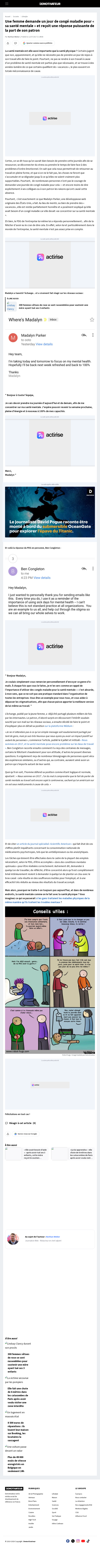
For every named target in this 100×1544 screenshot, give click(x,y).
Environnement (34, 1508)
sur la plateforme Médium (58, 726)
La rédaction (80, 1501)
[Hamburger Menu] (6, 3)
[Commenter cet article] (15, 43)
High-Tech (32, 1520)
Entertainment (34, 1505)
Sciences (55, 1505)
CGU (77, 1512)
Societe (16, 16)
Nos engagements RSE (83, 1505)
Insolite (31, 1523)
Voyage (55, 1520)
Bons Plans (32, 1501)
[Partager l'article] (8, 43)
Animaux (32, 1497)
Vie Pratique (56, 1516)
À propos (78, 1494)
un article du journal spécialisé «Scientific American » (44, 844)
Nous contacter (80, 1497)
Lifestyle (25, 16)
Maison (54, 1497)
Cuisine (31, 1512)
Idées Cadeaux (57, 1523)
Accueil (7, 16)
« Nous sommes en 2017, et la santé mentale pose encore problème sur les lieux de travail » (49, 744)
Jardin (31, 1527)
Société (55, 1508)
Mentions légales (81, 1508)
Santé (54, 1501)
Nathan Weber (14, 37)
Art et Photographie (36, 1494)
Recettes (32, 1516)
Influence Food (81, 1516)
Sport (54, 1512)
